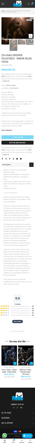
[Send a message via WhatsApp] (4, 435)
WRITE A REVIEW (17, 321)
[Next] (32, 355)
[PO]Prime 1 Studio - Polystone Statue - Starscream (26, 372)
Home (3, 10)
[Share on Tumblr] (13, 159)
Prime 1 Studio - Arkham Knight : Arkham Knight (9, 371)
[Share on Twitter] (6, 159)
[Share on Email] (21, 159)
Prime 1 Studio (11, 85)
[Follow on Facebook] (14, 407)
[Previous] (2, 355)
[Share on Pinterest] (10, 159)
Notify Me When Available (17, 143)
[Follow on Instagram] (17, 407)
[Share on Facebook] (2, 159)
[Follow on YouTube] (21, 407)
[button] (17, 65)
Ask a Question (6, 130)
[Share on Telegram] (17, 159)
